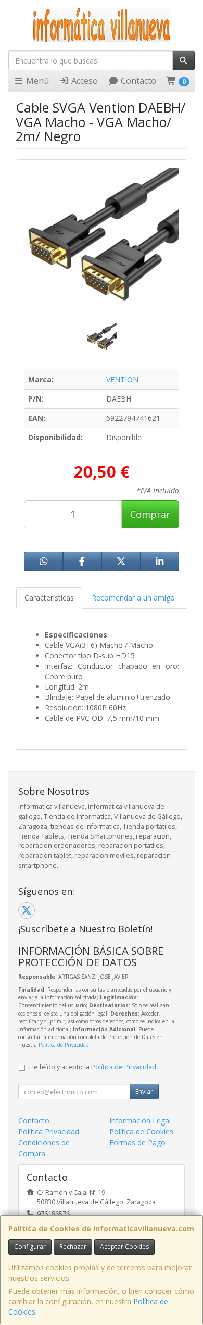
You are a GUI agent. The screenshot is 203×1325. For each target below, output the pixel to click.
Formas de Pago (137, 1142)
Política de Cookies (141, 1131)
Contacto (137, 80)
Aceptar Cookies (124, 1246)
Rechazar (72, 1246)
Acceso (83, 80)
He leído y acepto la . (93, 1066)
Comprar (150, 514)
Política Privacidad (48, 1131)
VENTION (122, 379)
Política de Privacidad (64, 1044)
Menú (36, 80)
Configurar (30, 1246)
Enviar (144, 1091)
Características (49, 598)
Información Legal (140, 1121)
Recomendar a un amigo (133, 598)
